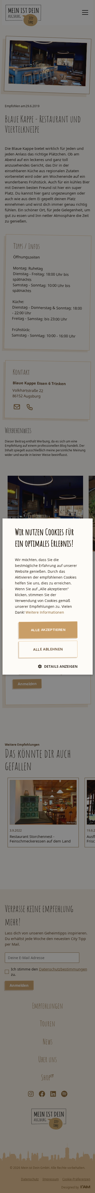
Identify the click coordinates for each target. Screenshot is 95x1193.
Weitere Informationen (45, 612)
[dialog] (47, 596)
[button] (58, 666)
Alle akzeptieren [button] (48, 630)
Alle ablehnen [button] (48, 649)
